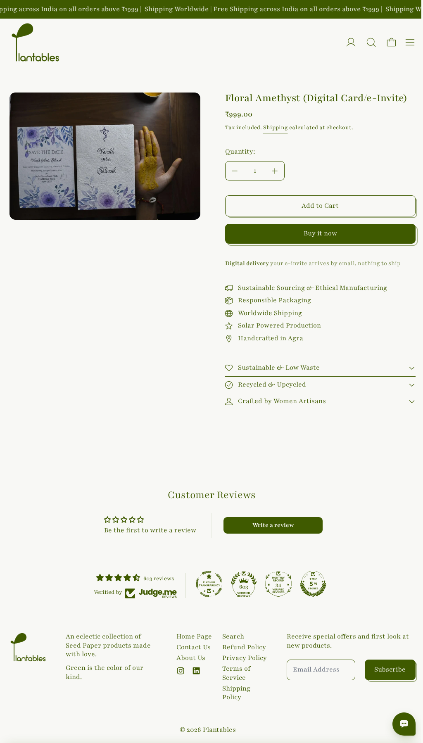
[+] (275, 170)
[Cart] (391, 42)
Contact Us (192, 647)
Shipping (275, 127)
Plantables (217, 729)
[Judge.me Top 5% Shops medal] (311, 584)
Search (231, 636)
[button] (371, 42)
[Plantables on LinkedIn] (194, 671)
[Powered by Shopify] (350, 42)
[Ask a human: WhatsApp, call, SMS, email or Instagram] (399, 724)
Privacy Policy (242, 657)
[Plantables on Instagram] (179, 671)
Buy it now (320, 233)
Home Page (192, 636)
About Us (189, 657)
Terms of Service (234, 673)
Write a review (270, 525)
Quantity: (240, 151)
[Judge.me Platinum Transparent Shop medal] (207, 584)
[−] (234, 170)
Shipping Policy (234, 693)
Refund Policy (242, 647)
